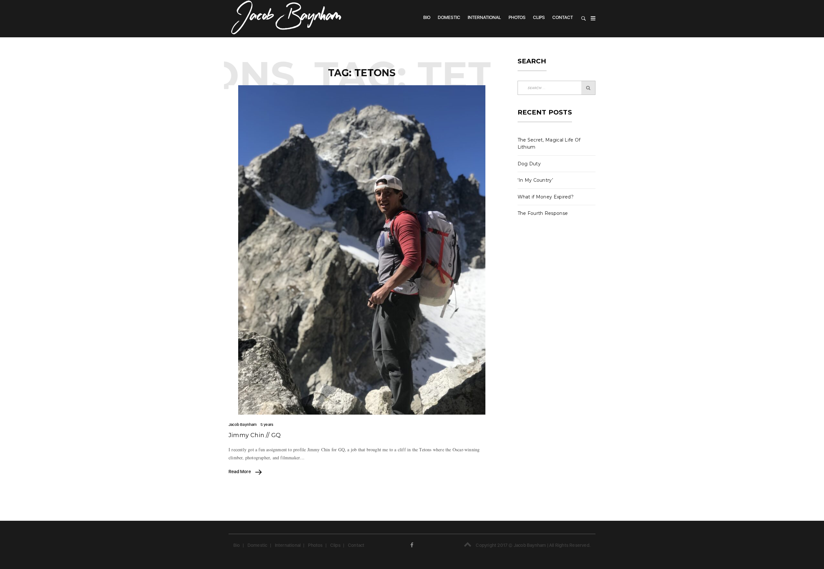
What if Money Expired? (546, 197)
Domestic (449, 17)
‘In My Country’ (535, 180)
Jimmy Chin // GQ (255, 435)
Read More (240, 471)
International (484, 17)
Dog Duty (529, 164)
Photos (517, 17)
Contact (562, 17)
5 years (266, 424)
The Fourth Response (543, 213)
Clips (539, 17)
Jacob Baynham (243, 424)
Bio (426, 17)
